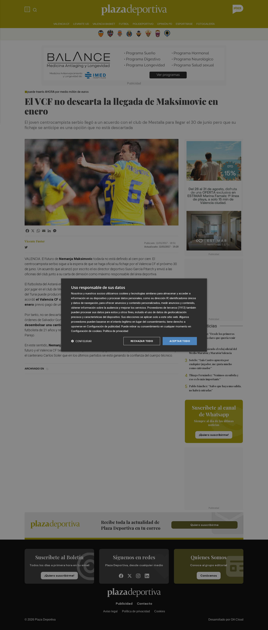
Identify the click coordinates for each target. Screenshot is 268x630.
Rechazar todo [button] (142, 341)
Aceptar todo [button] (180, 341)
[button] (81, 341)
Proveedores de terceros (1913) (166, 307)
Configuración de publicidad (103, 326)
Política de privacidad (115, 331)
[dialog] (134, 315)
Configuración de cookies (86, 331)
